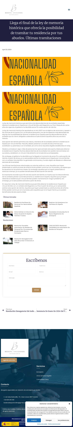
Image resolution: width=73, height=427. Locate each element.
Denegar (49, 420)
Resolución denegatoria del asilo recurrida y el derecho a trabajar (24, 240)
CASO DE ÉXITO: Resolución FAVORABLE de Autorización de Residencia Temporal (59, 227)
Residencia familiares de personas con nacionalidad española (23, 204)
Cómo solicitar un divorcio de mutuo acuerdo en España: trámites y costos (24, 213)
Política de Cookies (9, 409)
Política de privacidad (54, 424)
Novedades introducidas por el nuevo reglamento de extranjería (59, 213)
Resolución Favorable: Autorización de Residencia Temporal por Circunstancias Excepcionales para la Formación (23, 229)
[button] (69, 404)
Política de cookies (42, 424)
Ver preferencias (63, 420)
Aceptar (34, 420)
